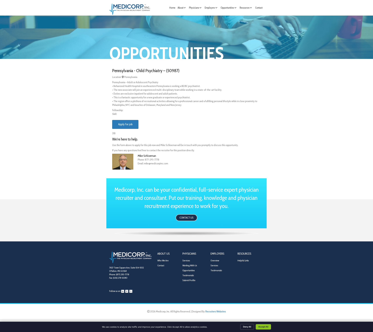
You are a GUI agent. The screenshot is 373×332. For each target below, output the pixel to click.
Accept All (263, 326)
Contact (160, 265)
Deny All (247, 326)
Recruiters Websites (215, 311)
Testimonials (188, 275)
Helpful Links (243, 260)
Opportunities (188, 270)
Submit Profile (188, 280)
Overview (215, 260)
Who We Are (163, 260)
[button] (184, 7)
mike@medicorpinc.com (156, 163)
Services (186, 260)
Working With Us (189, 265)
